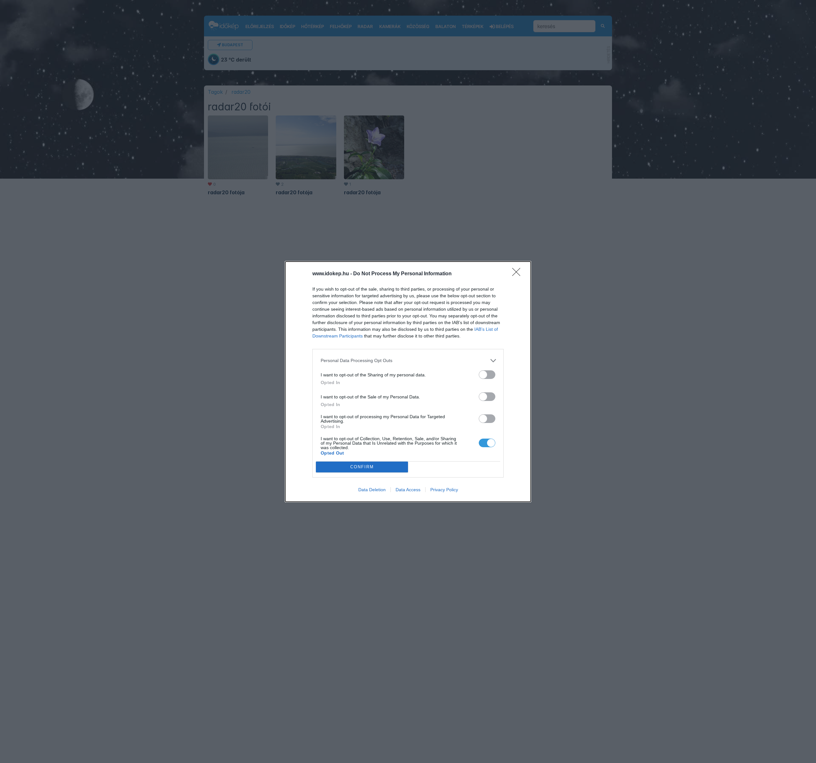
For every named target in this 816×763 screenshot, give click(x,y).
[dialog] (408, 382)
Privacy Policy (444, 489)
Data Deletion (372, 489)
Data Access (408, 489)
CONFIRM (362, 466)
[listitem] (408, 360)
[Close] (518, 274)
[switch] (487, 374)
